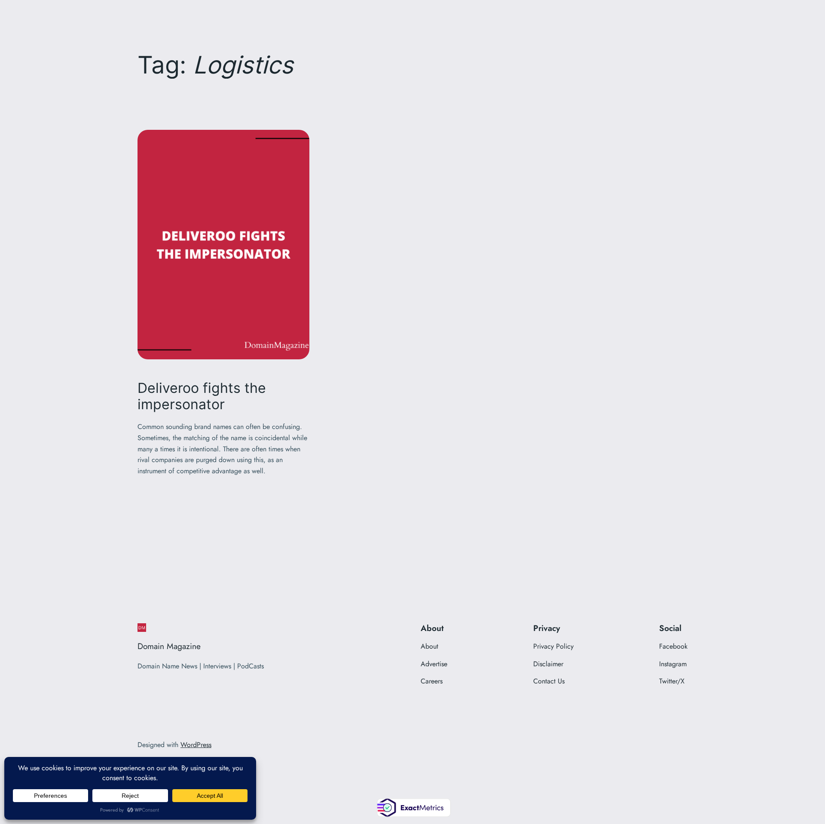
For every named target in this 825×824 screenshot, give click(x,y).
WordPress (195, 745)
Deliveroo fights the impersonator (202, 396)
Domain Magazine (169, 646)
